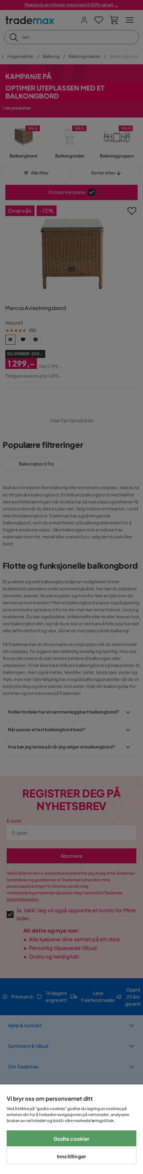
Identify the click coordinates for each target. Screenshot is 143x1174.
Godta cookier (72, 1138)
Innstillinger (71, 1156)
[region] (71, 1129)
